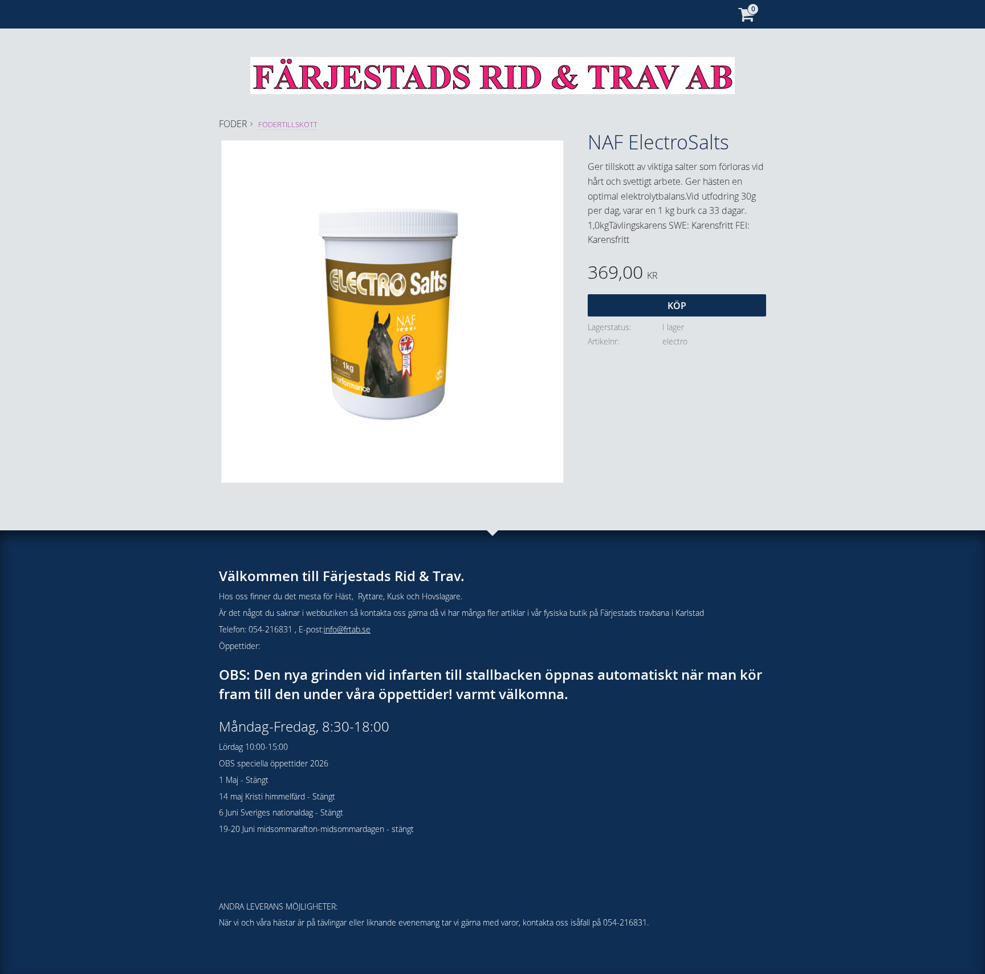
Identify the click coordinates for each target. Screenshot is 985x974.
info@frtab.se (347, 629)
